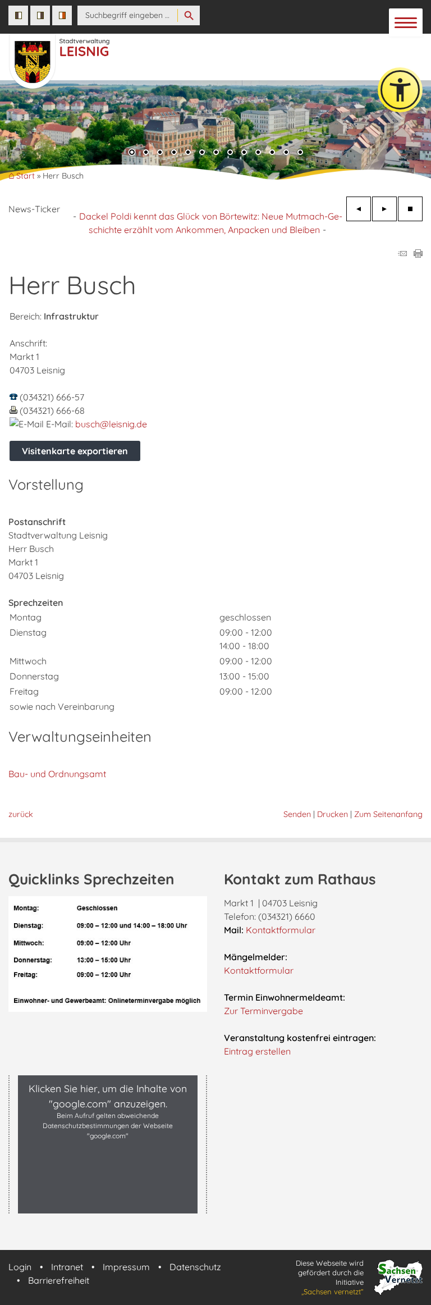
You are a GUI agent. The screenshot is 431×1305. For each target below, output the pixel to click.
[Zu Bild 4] (174, 153)
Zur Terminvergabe (263, 1010)
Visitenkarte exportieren (75, 451)
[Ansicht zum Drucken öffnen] (418, 254)
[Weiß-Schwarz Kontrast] (40, 15)
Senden (297, 814)
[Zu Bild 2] (146, 153)
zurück (20, 814)
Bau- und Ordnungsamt (57, 773)
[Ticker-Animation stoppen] (410, 209)
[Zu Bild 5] (188, 153)
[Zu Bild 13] (300, 153)
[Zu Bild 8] (230, 153)
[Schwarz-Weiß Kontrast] (18, 15)
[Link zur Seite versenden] (402, 254)
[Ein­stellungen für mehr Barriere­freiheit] (400, 89)
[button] (16, 134)
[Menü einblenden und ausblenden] (406, 23)
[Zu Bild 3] (160, 153)
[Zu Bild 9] (244, 153)
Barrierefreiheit (58, 1280)
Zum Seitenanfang (388, 814)
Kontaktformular (280, 930)
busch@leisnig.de (111, 424)
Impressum (126, 1266)
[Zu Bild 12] (286, 153)
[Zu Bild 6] (202, 153)
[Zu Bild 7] (216, 153)
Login (19, 1266)
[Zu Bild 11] (272, 153)
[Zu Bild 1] (132, 153)
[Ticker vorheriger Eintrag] (358, 209)
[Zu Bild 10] (258, 153)
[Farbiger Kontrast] (62, 15)
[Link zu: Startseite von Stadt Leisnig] (153, 56)
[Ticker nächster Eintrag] (384, 209)
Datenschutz (195, 1266)
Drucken (332, 814)
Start (25, 176)
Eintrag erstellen (257, 1051)
